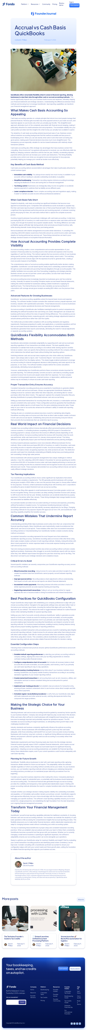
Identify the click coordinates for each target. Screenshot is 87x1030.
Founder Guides (55, 990)
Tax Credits (44, 997)
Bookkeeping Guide (68, 997)
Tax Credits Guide (67, 1001)
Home (32, 989)
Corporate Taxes (44, 993)
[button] (25, 4)
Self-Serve (79, 992)
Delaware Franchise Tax (68, 1006)
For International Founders (68, 1012)
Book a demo (61, 4)
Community (46, 4)
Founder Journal (55, 995)
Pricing (54, 4)
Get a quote (79, 997)
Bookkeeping (45, 989)
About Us (33, 993)
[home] (10, 4)
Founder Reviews (33, 996)
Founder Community (56, 1000)
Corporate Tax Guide (67, 992)
